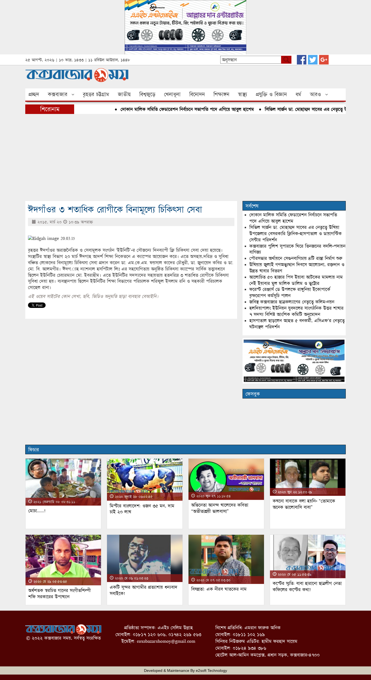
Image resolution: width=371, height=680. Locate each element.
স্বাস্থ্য (242, 94)
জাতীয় (124, 94)
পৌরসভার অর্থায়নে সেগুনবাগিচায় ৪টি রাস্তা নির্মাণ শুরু (295, 258)
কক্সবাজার (57, 94)
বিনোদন (197, 94)
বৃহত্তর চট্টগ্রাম (96, 94)
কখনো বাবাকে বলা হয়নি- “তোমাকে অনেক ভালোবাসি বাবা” (304, 504)
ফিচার (33, 450)
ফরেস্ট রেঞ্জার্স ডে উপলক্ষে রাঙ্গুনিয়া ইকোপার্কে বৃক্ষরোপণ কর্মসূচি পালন (289, 292)
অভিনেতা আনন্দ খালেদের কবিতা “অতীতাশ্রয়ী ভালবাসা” (219, 508)
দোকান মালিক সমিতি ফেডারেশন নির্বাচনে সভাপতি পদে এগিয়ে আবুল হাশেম (177, 109)
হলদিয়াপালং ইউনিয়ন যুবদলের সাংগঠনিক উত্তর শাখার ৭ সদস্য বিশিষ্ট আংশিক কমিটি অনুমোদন (296, 311)
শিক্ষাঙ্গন (221, 94)
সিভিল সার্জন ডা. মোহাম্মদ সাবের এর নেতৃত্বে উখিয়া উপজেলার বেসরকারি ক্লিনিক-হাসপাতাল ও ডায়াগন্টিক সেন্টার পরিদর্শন (295, 233)
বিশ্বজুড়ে (147, 94)
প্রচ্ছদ (34, 94)
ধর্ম (298, 94)
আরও (315, 94)
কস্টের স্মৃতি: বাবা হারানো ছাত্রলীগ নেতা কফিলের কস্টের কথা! (307, 586)
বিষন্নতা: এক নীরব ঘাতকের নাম (219, 589)
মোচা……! (37, 511)
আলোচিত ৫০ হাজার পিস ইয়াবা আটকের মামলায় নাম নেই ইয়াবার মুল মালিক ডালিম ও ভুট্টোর (296, 280)
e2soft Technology (211, 670)
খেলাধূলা (172, 94)
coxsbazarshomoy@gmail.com (166, 641)
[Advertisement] (185, 157)
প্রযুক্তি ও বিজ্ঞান (271, 94)
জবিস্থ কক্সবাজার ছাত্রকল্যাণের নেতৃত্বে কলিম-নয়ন (291, 302)
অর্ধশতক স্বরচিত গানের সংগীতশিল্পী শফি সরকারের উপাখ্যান (59, 593)
